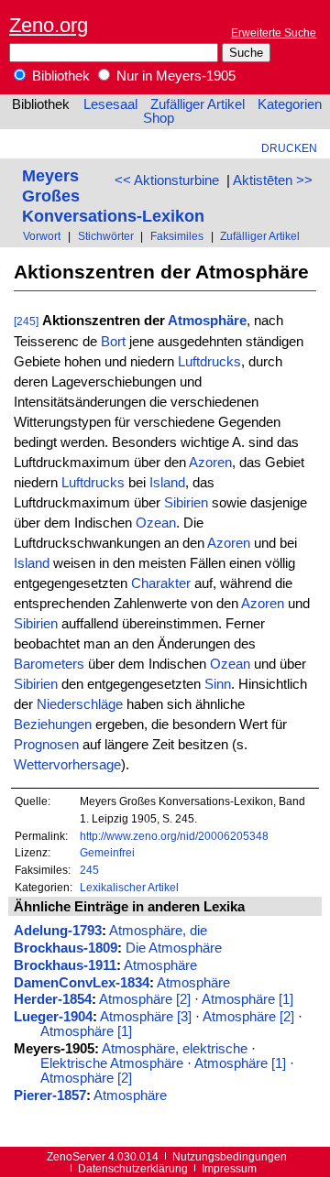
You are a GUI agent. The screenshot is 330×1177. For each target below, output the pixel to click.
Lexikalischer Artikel (129, 887)
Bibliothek (59, 76)
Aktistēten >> (273, 180)
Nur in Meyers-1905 (174, 76)
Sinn (217, 684)
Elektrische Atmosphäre (111, 1063)
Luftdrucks (209, 361)
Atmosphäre (207, 320)
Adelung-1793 (58, 930)
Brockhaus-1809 (65, 948)
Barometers (49, 664)
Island (167, 482)
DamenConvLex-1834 (81, 982)
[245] (26, 321)
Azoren (210, 462)
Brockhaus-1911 (65, 965)
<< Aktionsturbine (167, 180)
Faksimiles (177, 236)
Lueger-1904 (53, 1016)
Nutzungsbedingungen (229, 1156)
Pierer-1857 (50, 1095)
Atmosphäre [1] (247, 999)
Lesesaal (110, 104)
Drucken (289, 148)
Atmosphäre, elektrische (175, 1048)
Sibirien (186, 503)
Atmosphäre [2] (145, 999)
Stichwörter (106, 236)
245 (89, 870)
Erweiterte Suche (273, 32)
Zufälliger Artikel (197, 104)
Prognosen (46, 744)
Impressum (229, 1168)
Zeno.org (48, 25)
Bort (113, 341)
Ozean (156, 523)
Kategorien (290, 104)
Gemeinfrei (107, 852)
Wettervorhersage (67, 764)
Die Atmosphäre (174, 948)
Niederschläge (80, 704)
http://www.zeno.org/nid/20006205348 (174, 836)
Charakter (161, 583)
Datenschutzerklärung (133, 1168)
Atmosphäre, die (158, 930)
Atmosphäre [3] (146, 1016)
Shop (158, 118)
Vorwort (41, 236)
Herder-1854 (53, 999)
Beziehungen (53, 724)
